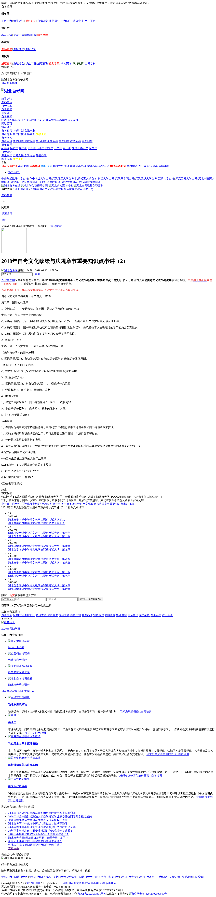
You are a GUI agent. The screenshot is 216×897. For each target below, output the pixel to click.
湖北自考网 (21, 189)
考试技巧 (30, 49)
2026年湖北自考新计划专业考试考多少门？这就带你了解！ (43, 827)
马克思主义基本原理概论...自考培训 (167, 754)
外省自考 (41, 155)
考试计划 (18, 130)
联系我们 (200, 876)
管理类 (76, 148)
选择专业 (78, 20)
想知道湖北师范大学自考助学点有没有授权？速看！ (39, 820)
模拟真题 (30, 35)
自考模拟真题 (26, 691)
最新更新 (174, 876)
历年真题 (6, 144)
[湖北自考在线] (10, 185)
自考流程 (6, 615)
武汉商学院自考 (124, 178)
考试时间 (23, 166)
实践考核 (92, 166)
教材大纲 (58, 166)
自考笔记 (6, 151)
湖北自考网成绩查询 (65, 876)
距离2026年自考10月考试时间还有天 (23, 120)
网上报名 (6, 159)
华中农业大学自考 (40, 178)
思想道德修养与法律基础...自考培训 (140, 775)
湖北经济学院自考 (49, 182)
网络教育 (78, 63)
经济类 (14, 148)
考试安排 (6, 35)
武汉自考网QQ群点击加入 (100, 883)
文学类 (32, 148)
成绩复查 (64, 615)
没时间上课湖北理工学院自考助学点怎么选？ (35, 841)
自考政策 (6, 130)
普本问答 (29, 141)
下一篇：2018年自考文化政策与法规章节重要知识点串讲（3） (98, 503)
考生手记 (6, 155)
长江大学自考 (106, 178)
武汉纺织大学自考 (146, 178)
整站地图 (187, 876)
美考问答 (87, 141)
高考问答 (64, 141)
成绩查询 (6, 63)
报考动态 (6, 127)
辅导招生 (54, 20)
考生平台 (90, 20)
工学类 (58, 148)
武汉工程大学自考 (186, 178)
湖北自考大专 (128, 876)
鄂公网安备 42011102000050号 (149, 893)
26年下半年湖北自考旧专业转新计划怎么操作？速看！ (40, 830)
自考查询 (6, 109)
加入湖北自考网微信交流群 (62, 120)
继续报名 (18, 63)
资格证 (5, 112)
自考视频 (6, 116)
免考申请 (18, 35)
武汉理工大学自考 (63, 178)
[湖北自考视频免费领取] (88, 185)
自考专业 (6, 134)
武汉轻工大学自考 (86, 178)
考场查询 (6, 49)
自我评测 (42, 20)
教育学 (84, 148)
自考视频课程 (9, 691)
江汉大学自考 (166, 178)
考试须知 (18, 49)
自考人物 (18, 155)
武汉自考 (113, 876)
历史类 (40, 148)
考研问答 (52, 141)
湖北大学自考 (70, 182)
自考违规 (75, 615)
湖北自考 (6, 876)
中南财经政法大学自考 (14, 178)
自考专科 (90, 63)
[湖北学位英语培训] (34, 185)
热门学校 (13, 172)
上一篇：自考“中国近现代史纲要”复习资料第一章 (30, 503)
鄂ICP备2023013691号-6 (92, 893)
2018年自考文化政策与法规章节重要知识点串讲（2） (63, 189)
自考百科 (6, 141)
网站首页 (6, 123)
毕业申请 (30, 63)
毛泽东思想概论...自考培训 (136, 711)
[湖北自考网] (12, 91)
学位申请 (132, 166)
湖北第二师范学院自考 (24, 182)
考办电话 (6, 102)
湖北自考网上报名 (40, 876)
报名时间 (30, 20)
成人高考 (66, 63)
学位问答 (41, 141)
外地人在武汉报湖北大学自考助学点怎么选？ (35, 844)
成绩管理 (42, 63)
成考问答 (18, 141)
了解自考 (6, 20)
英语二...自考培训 (35, 732)
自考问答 (6, 137)
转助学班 (54, 63)
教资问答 (75, 141)
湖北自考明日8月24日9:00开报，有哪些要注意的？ (38, 837)
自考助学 (66, 20)
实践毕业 (29, 130)
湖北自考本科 (147, 876)
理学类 (49, 148)
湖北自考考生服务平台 (93, 876)
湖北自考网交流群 (74, 883)
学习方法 (29, 155)
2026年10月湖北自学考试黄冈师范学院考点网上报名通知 (42, 812)
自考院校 (18, 134)
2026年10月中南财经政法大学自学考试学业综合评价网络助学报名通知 (50, 816)
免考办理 (69, 166)
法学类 (23, 148)
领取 (36, 274)
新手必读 (18, 20)
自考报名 (6, 105)
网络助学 (42, 35)
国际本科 (164, 166)
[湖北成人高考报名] (61, 185)
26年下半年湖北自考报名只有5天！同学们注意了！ (38, 834)
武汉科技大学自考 (90, 182)
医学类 (93, 148)
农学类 (67, 148)
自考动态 (162, 876)
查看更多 (13, 848)
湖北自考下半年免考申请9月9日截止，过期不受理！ (39, 823)
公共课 (5, 148)
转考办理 (81, 166)
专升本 (142, 166)
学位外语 (144, 615)
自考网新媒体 (9, 83)
